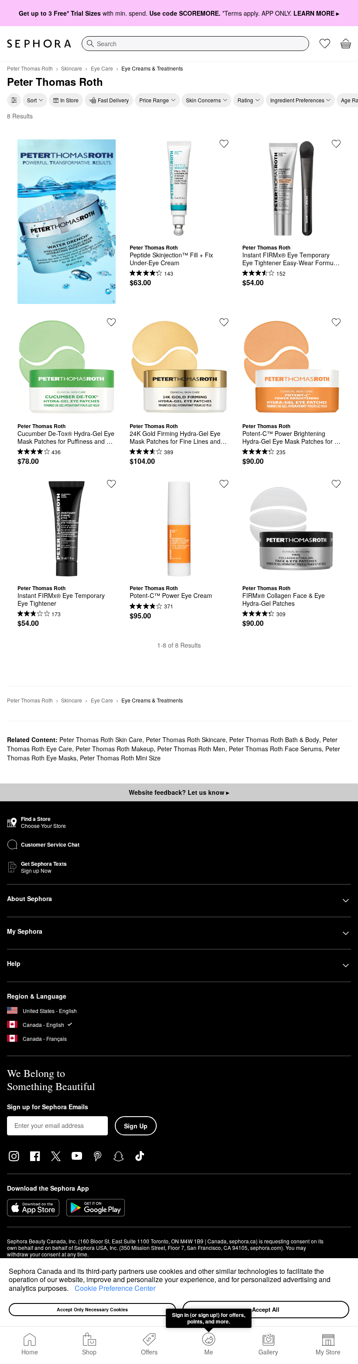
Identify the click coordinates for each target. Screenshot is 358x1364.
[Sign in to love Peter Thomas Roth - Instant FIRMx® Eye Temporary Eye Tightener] (111, 484)
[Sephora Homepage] (39, 43)
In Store (69, 100)
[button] (71, 1289)
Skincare (71, 68)
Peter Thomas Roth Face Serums (275, 748)
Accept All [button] (265, 1309)
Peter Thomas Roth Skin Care (100, 739)
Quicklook (179, 230)
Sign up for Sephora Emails (47, 1107)
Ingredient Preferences (297, 100)
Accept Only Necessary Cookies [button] (92, 1309)
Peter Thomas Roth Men (191, 748)
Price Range (154, 100)
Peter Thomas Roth (30, 68)
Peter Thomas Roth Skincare (186, 739)
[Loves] (324, 43)
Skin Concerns (203, 100)
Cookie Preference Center (115, 1288)
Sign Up (136, 1125)
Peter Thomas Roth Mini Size (120, 757)
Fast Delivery (113, 100)
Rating (245, 100)
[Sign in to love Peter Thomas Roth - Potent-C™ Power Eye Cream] (224, 484)
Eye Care (102, 68)
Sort (32, 100)
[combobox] (195, 43)
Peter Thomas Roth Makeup (115, 748)
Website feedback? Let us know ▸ (179, 792)
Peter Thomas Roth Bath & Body (274, 739)
